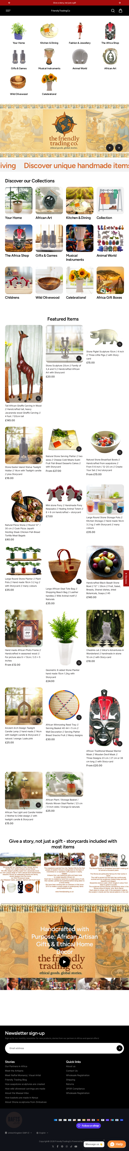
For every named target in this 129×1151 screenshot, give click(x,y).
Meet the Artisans (14, 1070)
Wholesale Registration (78, 1075)
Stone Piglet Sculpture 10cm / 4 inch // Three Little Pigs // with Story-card (105, 355)
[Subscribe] (120, 1048)
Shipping (70, 1079)
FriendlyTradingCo (63, 1141)
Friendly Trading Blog (16, 1079)
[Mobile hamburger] (8, 10)
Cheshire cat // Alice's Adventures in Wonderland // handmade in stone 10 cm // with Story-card (105, 653)
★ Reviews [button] (126, 578)
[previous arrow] (110, 148)
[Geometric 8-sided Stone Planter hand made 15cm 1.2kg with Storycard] (64, 638)
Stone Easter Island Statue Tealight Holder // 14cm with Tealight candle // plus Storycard (23, 470)
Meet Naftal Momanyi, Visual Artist (23, 1075)
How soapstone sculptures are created (25, 1084)
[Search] (112, 10)
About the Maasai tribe (17, 1093)
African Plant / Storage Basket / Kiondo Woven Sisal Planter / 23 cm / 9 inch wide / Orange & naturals (64, 803)
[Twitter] (53, 1146)
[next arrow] (119, 148)
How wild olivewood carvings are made (25, 1088)
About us (70, 1066)
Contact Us (72, 1070)
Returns (70, 1084)
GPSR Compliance (75, 1088)
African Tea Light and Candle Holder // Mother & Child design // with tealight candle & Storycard (23, 816)
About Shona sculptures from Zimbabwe (26, 1102)
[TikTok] (71, 1146)
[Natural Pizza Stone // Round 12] (23, 503)
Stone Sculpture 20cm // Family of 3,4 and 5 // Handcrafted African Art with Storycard (63, 369)
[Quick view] (38, 398)
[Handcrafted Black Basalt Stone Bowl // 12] (105, 563)
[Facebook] (57, 1146)
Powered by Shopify (81, 1141)
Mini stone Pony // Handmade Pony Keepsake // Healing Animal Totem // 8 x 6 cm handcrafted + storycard (64, 509)
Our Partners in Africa (16, 1066)
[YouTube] (76, 1146)
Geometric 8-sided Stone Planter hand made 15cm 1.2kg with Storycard (62, 673)
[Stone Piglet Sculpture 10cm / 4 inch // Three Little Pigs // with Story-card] (105, 337)
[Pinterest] (62, 1146)
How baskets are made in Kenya (21, 1097)
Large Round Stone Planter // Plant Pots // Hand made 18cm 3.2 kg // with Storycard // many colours (23, 582)
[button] (120, 10)
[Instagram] (67, 1146)
